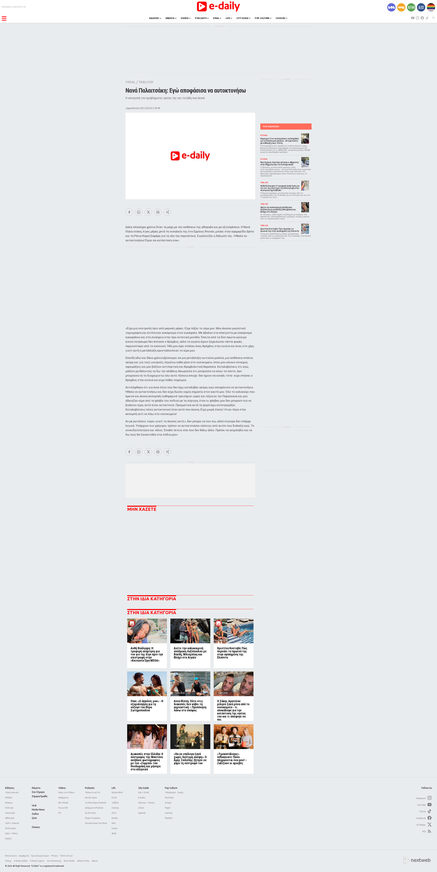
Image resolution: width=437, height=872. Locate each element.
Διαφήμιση (24, 856)
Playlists (168, 818)
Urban (141, 808)
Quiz (34, 818)
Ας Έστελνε (90, 813)
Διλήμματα (63, 797)
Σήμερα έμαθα (39, 796)
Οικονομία (10, 813)
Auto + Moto (11, 833)
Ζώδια (35, 813)
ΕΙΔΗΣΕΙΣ (154, 18)
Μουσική (169, 797)
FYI (59, 813)
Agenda (142, 813)
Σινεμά (168, 803)
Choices (36, 827)
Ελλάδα (8, 797)
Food (114, 797)
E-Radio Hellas (21, 861)
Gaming (168, 813)
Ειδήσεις (9, 788)
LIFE (228, 18)
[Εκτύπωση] (158, 212)
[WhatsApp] (139, 212)
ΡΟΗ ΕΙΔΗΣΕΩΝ (271, 126)
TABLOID (146, 82)
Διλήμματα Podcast (94, 808)
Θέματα (36, 788)
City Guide (143, 788)
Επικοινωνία (11, 856)
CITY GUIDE (242, 18)
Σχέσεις (115, 808)
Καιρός (8, 838)
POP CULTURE (262, 18)
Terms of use (66, 856)
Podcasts (90, 788)
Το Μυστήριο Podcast (95, 803)
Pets (114, 823)
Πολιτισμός (10, 828)
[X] (148, 212)
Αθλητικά (9, 818)
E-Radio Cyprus (37, 861)
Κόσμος (9, 803)
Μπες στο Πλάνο (66, 792)
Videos (62, 788)
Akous (95, 861)
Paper (168, 808)
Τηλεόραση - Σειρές (174, 792)
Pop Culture (171, 788)
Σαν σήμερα (38, 792)
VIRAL (216, 18)
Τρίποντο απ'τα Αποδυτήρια (92, 795)
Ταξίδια (115, 803)
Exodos (141, 797)
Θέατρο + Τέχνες (146, 803)
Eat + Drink (143, 792)
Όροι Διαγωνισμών (40, 856)
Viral (34, 805)
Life (114, 788)
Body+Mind (117, 792)
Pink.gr (8, 861)
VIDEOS (184, 18)
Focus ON (63, 808)
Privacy (54, 856)
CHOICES (280, 18)
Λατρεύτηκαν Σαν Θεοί (96, 823)
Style (114, 833)
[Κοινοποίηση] (167, 212)
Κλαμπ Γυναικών (92, 818)
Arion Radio (69, 861)
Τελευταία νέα (11, 792)
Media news (38, 809)
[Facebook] (129, 212)
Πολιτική (9, 808)
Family (115, 818)
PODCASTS (201, 18)
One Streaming (54, 861)
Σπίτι (114, 813)
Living (114, 828)
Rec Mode (63, 803)
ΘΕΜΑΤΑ (169, 18)
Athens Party (83, 861)
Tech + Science (12, 823)
